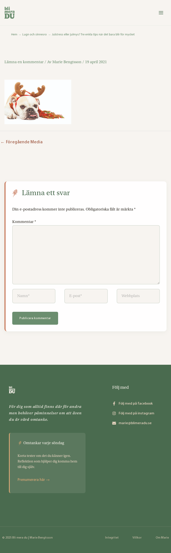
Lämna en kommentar (24, 62)
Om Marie (162, 537)
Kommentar (24, 221)
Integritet (112, 537)
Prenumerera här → (34, 479)
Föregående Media (21, 142)
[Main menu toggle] (161, 12)
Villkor (137, 537)
